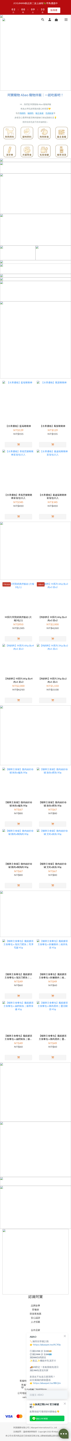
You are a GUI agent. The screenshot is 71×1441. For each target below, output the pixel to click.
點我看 (54, 3)
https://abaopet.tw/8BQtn (47, 1383)
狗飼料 (23, 113)
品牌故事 (35, 1305)
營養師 (35, 1309)
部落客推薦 (35, 1313)
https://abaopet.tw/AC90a (47, 1344)
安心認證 (35, 1317)
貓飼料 (31, 113)
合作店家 (35, 1330)
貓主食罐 (39, 113)
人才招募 (35, 1321)
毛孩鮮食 (49, 113)
